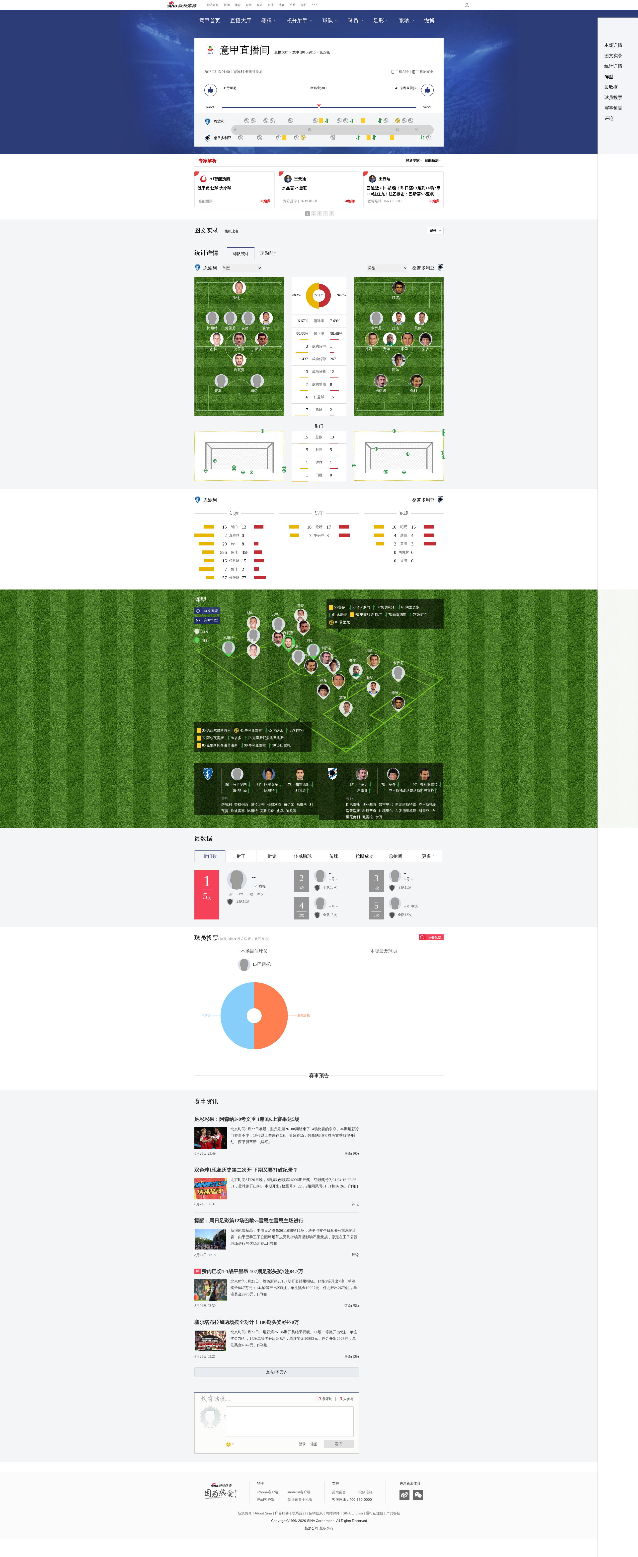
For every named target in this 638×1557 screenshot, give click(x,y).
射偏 (271, 856)
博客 (282, 5)
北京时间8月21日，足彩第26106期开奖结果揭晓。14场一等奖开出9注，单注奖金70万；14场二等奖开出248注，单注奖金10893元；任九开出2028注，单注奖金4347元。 (294, 1338)
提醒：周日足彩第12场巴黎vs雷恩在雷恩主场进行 (249, 1220)
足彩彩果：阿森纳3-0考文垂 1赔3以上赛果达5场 (247, 1119)
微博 (404, 1495)
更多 (426, 856)
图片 (293, 5)
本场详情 (613, 45)
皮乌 (280, 811)
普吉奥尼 (386, 804)
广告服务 (282, 1513)
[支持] (210, 90)
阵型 (608, 76)
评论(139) (351, 1356)
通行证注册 (374, 1513)
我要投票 (434, 937)
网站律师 (333, 1513)
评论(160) (351, 1153)
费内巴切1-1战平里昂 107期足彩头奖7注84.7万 (252, 1271)
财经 (249, 5)
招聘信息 (316, 1513)
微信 (418, 1495)
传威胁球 (303, 856)
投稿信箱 (365, 1492)
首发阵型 (211, 611)
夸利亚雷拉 (429, 784)
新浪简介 (245, 1513)
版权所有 (326, 1528)
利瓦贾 (301, 791)
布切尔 (289, 804)
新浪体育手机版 (300, 1500)
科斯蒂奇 (369, 811)
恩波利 (219, 121)
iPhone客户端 (267, 1492)
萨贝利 (226, 804)
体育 (238, 5)
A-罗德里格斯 (405, 811)
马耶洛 (302, 804)
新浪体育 (182, 5)
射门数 (210, 856)
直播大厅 (281, 52)
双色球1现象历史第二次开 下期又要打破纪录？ (246, 1170)
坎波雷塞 (238, 811)
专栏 (304, 5)
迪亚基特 (369, 804)
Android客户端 (299, 1492)
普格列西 (241, 804)
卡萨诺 (362, 784)
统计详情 (613, 66)
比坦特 (269, 791)
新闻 (227, 5)
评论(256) (351, 1306)
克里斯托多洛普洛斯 (404, 791)
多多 (392, 784)
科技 (271, 5)
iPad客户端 (265, 1500)
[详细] (265, 1142)
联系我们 (299, 1513)
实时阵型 (211, 620)
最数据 (611, 87)
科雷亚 (362, 791)
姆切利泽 (240, 791)
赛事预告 (613, 108)
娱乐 (260, 5)
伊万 (378, 817)
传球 (333, 856)
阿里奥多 (271, 784)
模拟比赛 (232, 231)
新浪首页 (213, 5)
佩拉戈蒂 (258, 804)
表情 (231, 1445)
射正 (241, 856)
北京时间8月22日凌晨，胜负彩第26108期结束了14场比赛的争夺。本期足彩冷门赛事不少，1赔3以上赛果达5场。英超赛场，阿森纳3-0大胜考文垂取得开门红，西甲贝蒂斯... (295, 1135)
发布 (339, 1444)
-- (254, 877)
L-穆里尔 (386, 811)
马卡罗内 (240, 784)
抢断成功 (365, 856)
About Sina (263, 1513)
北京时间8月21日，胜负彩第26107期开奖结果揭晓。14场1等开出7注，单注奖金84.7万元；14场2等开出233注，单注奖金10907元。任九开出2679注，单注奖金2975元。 (294, 1287)
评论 (608, 118)
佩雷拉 (367, 817)
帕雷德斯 (303, 784)
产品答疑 (393, 1513)
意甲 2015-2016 (304, 52)
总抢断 (395, 856)
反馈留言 (339, 1492)
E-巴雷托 (427, 791)
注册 (314, 1444)
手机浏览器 (425, 72)
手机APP (402, 72)
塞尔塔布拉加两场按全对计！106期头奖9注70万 (246, 1322)
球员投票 (613, 97)
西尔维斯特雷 (405, 804)
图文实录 (613, 55)
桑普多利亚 (222, 138)
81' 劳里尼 (229, 88)
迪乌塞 (291, 811)
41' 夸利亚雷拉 (405, 88)
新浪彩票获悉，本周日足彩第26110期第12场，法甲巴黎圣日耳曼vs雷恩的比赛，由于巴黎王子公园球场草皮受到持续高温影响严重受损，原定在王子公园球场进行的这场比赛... (294, 1237)
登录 (302, 1444)
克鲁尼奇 (267, 811)
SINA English (353, 1513)
